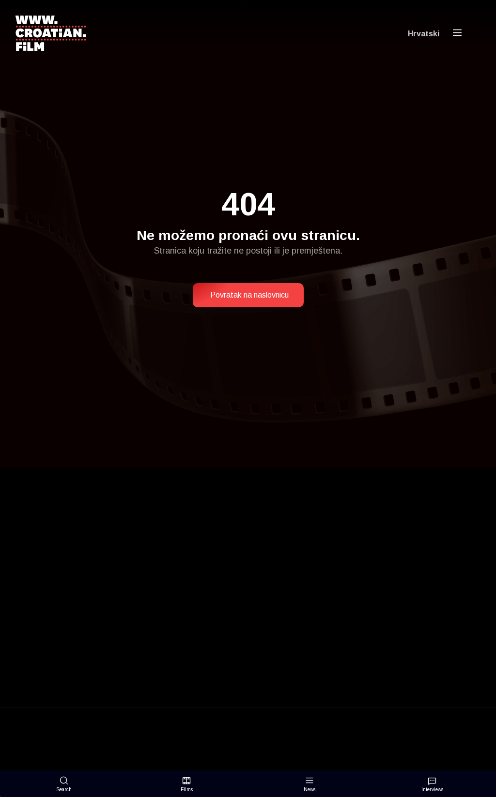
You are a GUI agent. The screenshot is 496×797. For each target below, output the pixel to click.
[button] (248, 295)
